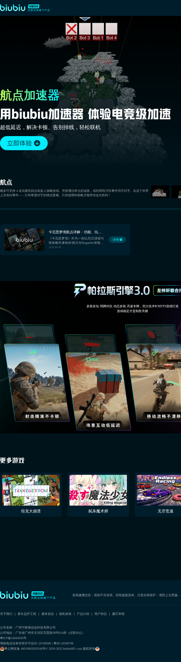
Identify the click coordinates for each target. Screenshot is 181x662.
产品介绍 (83, 614)
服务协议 (47, 614)
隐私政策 (65, 614)
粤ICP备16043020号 (13, 638)
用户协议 (100, 614)
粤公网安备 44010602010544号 (24, 648)
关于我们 (6, 614)
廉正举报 (118, 614)
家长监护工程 (27, 614)
